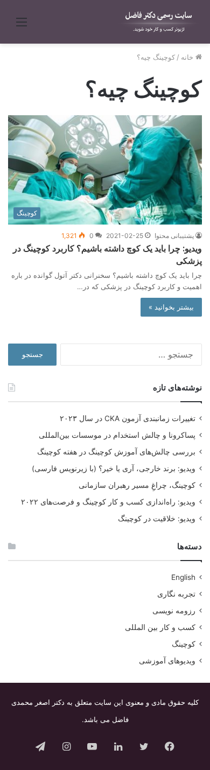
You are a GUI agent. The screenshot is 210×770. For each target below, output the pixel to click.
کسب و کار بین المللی (160, 627)
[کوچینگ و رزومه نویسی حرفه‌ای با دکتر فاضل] (159, 22)
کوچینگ (183, 644)
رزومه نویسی (173, 610)
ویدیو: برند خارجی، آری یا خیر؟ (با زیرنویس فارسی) (113, 468)
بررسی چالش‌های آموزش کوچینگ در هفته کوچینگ (116, 451)
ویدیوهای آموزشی (167, 660)
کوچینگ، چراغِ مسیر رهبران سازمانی (137, 485)
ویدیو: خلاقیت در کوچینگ (156, 518)
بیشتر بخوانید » (171, 307)
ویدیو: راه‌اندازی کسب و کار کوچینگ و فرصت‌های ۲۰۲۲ (108, 502)
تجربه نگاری (176, 594)
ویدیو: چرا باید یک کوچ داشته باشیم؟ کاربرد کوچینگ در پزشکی (107, 254)
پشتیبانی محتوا (174, 236)
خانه (188, 57)
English (183, 577)
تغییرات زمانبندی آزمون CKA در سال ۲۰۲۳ (127, 418)
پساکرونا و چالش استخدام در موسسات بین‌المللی (117, 435)
